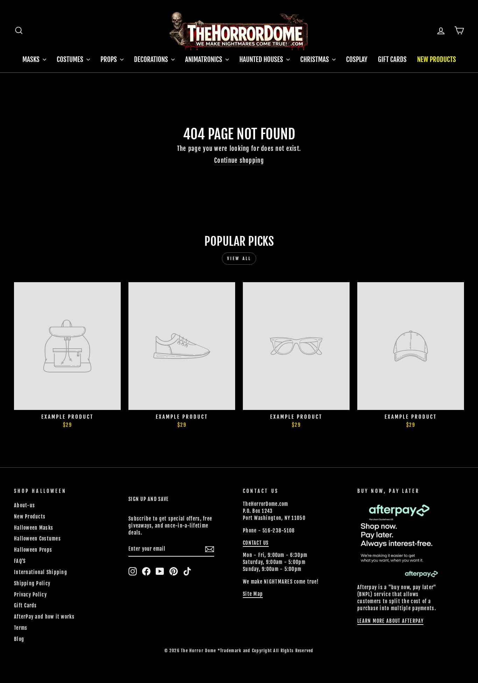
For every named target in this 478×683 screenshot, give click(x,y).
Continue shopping (239, 160)
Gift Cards (392, 59)
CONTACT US (256, 542)
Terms (20, 628)
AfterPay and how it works (44, 616)
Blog (19, 639)
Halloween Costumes (37, 538)
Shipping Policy (32, 583)
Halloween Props (33, 549)
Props (109, 59)
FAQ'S (20, 561)
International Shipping (40, 572)
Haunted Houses (261, 59)
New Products (436, 59)
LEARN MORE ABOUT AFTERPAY (390, 621)
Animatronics (204, 59)
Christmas (315, 59)
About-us (24, 505)
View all (239, 258)
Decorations (151, 59)
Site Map (253, 594)
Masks (31, 59)
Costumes (71, 59)
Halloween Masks (33, 527)
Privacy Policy (30, 594)
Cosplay (356, 59)
